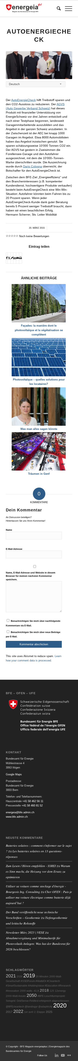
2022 (18, 1011)
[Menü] (66, 8)
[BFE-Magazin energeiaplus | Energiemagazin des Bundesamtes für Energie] (32, 8)
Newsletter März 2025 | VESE (25, 932)
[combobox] (36, 84)
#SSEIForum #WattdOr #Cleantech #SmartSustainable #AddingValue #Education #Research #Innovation (38, 986)
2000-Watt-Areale (16, 996)
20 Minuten (42, 976)
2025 (49, 1011)
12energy (60, 990)
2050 (32, 995)
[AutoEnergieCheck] (39, 65)
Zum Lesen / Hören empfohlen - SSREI (31, 866)
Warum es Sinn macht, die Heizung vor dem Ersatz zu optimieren (38, 871)
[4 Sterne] (14, 236)
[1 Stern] (7, 236)
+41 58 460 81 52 (32, 805)
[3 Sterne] (12, 236)
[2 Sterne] (9, 236)
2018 (44, 990)
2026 (19, 976)
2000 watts (26, 990)
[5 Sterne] (17, 236)
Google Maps (14, 774)
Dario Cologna (32, 166)
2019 (29, 975)
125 (52, 990)
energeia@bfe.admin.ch (20, 812)
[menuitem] (57, 8)
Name (9, 530)
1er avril (28, 1012)
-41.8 (36, 990)
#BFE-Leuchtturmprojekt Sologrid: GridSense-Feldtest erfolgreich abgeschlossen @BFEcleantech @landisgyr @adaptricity (37, 1001)
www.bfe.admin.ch (17, 816)
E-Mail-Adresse (14, 549)
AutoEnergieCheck (23, 100)
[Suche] (57, 8)
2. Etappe (39, 1012)
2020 (60, 1005)
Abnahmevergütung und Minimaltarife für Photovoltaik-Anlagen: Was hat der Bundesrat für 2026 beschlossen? (38, 943)
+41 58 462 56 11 (32, 801)
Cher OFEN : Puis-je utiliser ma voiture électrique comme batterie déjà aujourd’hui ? (39, 897)
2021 (11, 975)
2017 (9, 1011)
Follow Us (42, 1055)
